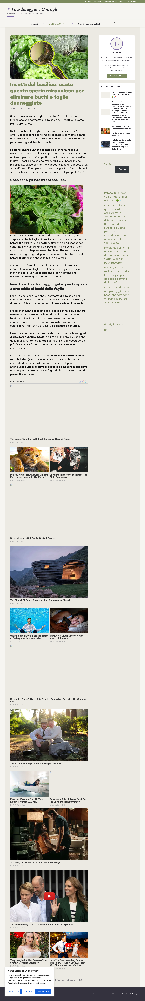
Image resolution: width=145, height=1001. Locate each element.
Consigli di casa (89, 23)
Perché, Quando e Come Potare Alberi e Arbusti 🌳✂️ (116, 197)
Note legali (132, 1)
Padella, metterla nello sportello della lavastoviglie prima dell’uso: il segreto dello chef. (116, 275)
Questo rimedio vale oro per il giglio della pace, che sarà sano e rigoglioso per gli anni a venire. (116, 295)
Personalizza (14, 991)
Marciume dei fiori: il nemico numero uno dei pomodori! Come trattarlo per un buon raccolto (116, 255)
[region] (29, 981)
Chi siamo (87, 1)
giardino (55, 23)
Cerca (107, 164)
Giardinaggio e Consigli (35, 9)
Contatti (97, 1)
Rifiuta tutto (28, 991)
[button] (115, 23)
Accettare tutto (43, 991)
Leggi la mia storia (117, 75)
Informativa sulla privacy (115, 1)
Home (34, 23)
